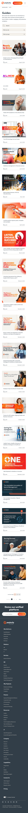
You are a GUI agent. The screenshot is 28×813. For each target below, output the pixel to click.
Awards (5, 756)
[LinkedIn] (3, 802)
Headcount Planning (8, 706)
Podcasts (5, 715)
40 (17, 594)
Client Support (7, 780)
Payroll (5, 665)
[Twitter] (5, 802)
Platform (6, 644)
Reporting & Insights (8, 774)
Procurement (6, 704)
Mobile (5, 769)
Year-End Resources (8, 724)
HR (4, 647)
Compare (6, 691)
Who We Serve (7, 629)
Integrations (6, 765)
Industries (6, 638)
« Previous (8, 599)
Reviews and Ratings (8, 687)
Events (5, 719)
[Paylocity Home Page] (6, 3)
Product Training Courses (9, 726)
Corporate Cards (7, 700)
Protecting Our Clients (8, 754)
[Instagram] (16, 802)
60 (19, 594)
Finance (5, 649)
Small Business (7, 632)
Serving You (6, 752)
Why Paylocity (7, 684)
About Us (5, 741)
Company (6, 738)
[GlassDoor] (11, 802)
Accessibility (19, 807)
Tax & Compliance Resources (10, 721)
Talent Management (8, 680)
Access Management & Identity (10, 735)
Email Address (9, 614)
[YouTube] (13, 802)
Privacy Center (5, 807)
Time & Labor (6, 671)
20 (14, 594)
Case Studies (6, 689)
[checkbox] (5, 797)
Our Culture (6, 750)
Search (7, 25)
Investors (5, 746)
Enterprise (6, 636)
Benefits (5, 676)
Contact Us (7, 778)
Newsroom (6, 748)
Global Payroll (7, 667)
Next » (20, 599)
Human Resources (7, 669)
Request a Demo (7, 785)
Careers (5, 743)
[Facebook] (8, 802)
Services (6, 655)
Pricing (6, 789)
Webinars (6, 717)
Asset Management (8, 732)
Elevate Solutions (7, 658)
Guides (5, 713)
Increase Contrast (11, 797)
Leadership (6, 758)
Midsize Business (7, 634)
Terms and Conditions (13, 807)
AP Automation (7, 702)
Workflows (6, 772)
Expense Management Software (10, 698)
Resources (6, 710)
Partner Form (6, 783)
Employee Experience (8, 678)
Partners (5, 640)
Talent (5, 673)
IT (4, 729)
